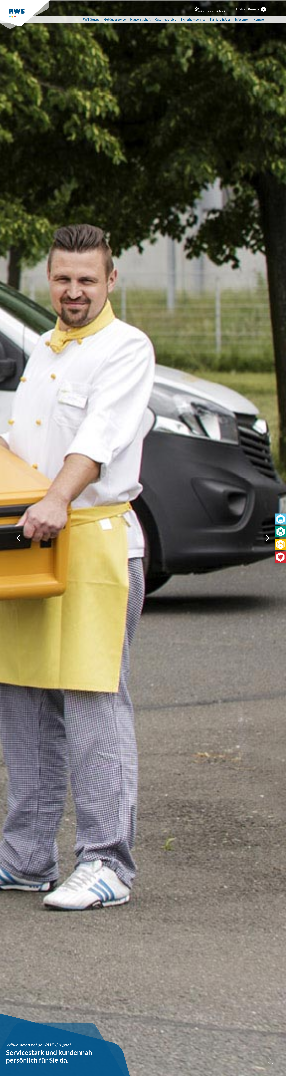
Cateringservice (165, 19)
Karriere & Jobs (220, 19)
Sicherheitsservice (193, 19)
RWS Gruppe (91, 19)
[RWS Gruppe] (25, 14)
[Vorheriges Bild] (18, 538)
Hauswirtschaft (140, 19)
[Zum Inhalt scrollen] (271, 1060)
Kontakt (258, 19)
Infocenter (242, 19)
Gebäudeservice (115, 19)
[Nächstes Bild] (267, 538)
